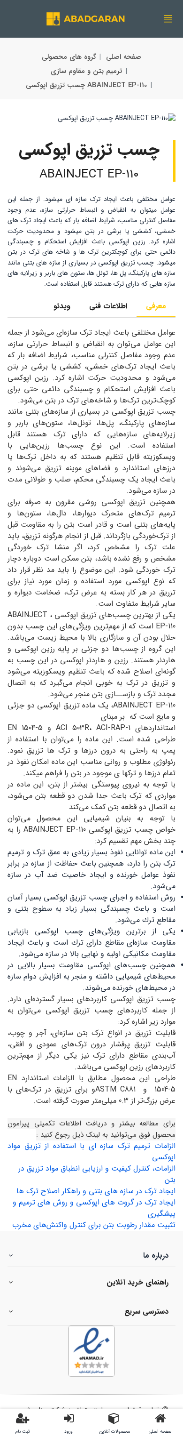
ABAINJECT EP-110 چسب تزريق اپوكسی (86, 85)
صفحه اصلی (123, 57)
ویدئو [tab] (61, 306)
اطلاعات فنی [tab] (108, 306)
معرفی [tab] (156, 306)
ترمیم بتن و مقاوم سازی (86, 71)
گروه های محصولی (69, 57)
